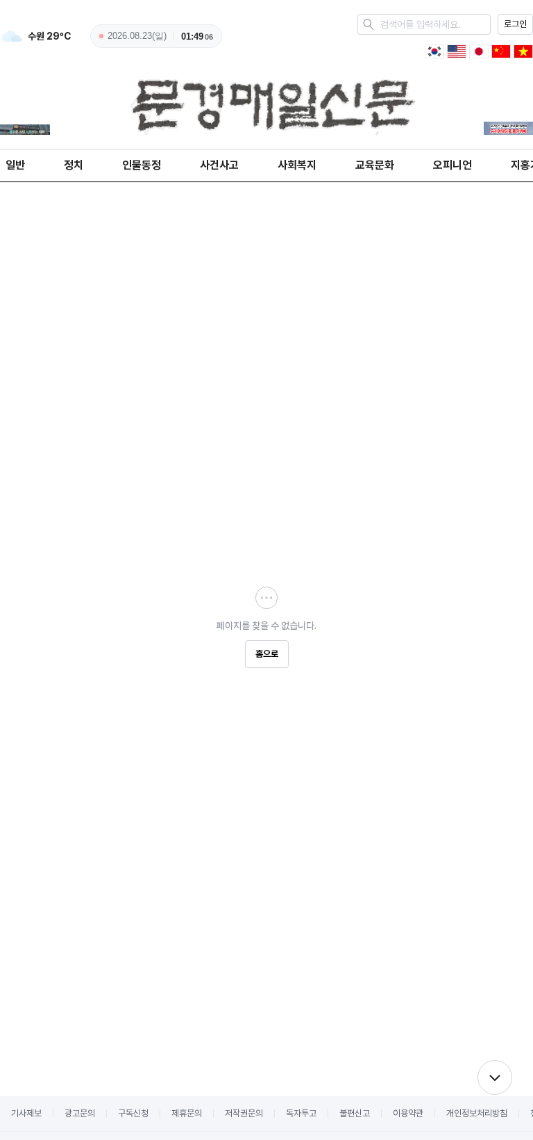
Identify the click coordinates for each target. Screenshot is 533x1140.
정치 (73, 165)
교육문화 (374, 165)
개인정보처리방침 (476, 1113)
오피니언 (452, 165)
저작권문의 (244, 1113)
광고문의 (80, 1113)
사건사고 (219, 165)
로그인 (515, 24)
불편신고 (354, 1113)
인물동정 (141, 165)
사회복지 (297, 165)
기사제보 (26, 1113)
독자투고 (301, 1113)
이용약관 (408, 1113)
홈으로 (266, 654)
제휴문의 (186, 1113)
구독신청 (133, 1113)
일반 (15, 165)
